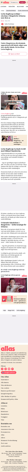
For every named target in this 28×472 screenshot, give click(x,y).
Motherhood (18, 454)
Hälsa (3, 409)
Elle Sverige (5, 453)
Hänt (10, 453)
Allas (2, 435)
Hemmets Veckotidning (9, 440)
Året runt (4, 443)
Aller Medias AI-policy (8, 396)
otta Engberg (6, 113)
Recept (12, 454)
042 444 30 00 (21, 466)
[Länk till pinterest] (12, 369)
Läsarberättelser (11, 10)
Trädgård (11, 6)
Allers (3, 438)
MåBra (8, 454)
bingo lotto (11, 310)
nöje (2, 21)
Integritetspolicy (7, 393)
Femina (24, 453)
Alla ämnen (5, 382)
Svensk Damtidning (17, 453)
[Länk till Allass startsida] (6, 2)
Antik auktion (6, 446)
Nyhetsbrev (5, 380)
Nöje (2, 420)
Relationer (20, 6)
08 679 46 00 (23, 470)
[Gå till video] (24, 93)
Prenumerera (14, 2)
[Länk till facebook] (2, 369)
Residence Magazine (14, 456)
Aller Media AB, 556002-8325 (17, 468)
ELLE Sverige (4, 461)
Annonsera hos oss (7, 429)
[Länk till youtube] (9, 369)
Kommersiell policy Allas (9, 399)
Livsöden (4, 406)
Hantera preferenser (8, 391)
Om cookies (5, 388)
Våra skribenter (6, 385)
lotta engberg (21, 310)
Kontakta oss (5, 426)
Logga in (22, 2)
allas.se (25, 467)
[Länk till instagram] (5, 369)
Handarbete (5, 414)
